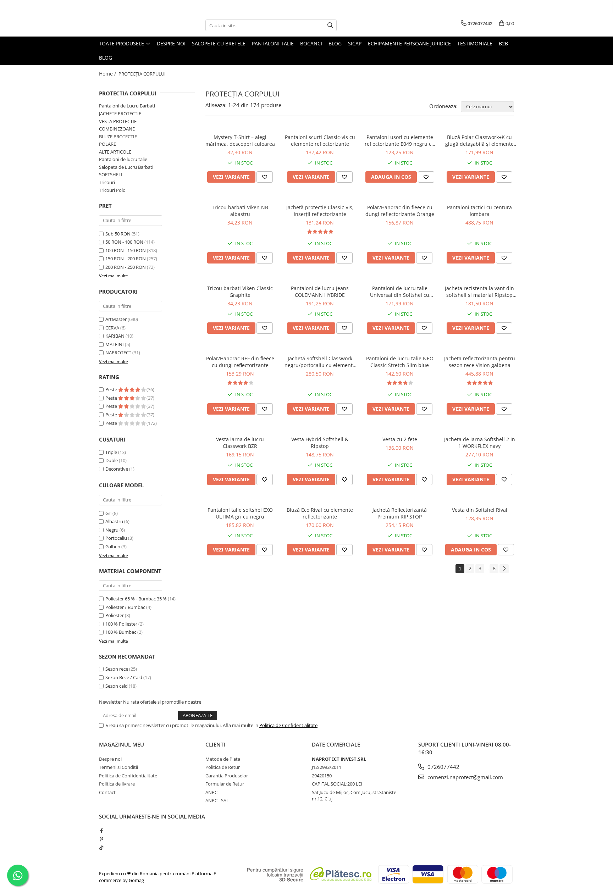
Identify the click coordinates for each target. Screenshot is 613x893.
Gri (108, 513)
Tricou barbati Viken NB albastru (240, 210)
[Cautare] (330, 25)
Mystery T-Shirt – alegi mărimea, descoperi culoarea (240, 140)
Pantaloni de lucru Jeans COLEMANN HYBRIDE (320, 291)
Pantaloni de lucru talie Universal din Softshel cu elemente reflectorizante (399, 291)
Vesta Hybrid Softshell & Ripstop (319, 442)
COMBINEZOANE (117, 129)
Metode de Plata (222, 759)
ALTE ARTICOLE (115, 152)
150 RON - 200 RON (125, 258)
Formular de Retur (224, 784)
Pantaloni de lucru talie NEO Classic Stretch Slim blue (399, 361)
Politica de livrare (117, 784)
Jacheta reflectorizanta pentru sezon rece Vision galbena (479, 361)
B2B (503, 43)
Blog (105, 57)
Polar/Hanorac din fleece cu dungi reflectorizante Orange (399, 210)
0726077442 (442, 766)
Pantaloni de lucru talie (123, 159)
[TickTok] (101, 847)
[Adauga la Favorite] (264, 177)
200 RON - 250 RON (125, 267)
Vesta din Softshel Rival (479, 509)
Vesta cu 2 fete (399, 439)
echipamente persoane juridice (409, 43)
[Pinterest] (101, 839)
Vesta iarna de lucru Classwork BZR (240, 442)
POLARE (107, 144)
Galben (112, 546)
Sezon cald (116, 686)
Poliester (114, 615)
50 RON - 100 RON (124, 242)
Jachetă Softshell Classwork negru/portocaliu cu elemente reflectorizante (320, 361)
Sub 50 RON (118, 234)
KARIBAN (115, 336)
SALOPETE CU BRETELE (218, 43)
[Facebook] (101, 830)
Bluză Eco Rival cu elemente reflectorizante (320, 513)
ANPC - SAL (217, 800)
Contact (107, 792)
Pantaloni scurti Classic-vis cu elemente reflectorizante (320, 140)
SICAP (354, 43)
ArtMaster (116, 319)
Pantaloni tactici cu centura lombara (479, 210)
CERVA (112, 328)
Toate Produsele (122, 43)
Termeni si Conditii (118, 767)
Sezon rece (116, 669)
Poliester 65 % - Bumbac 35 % (136, 598)
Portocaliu (116, 538)
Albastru (114, 521)
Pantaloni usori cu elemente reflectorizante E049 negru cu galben (400, 140)
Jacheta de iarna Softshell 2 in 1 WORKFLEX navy (479, 442)
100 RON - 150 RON (125, 250)
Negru (111, 530)
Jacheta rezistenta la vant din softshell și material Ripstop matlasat (479, 291)
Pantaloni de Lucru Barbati (127, 105)
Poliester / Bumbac (125, 607)
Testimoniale (474, 43)
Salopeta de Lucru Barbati (126, 167)
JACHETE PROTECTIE (120, 113)
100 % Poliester (121, 624)
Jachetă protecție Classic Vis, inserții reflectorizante (320, 210)
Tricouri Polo (112, 190)
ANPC (211, 792)
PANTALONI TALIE (273, 43)
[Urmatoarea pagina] (504, 568)
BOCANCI (311, 43)
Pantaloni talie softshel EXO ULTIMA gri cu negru (240, 513)
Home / (108, 73)
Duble (111, 460)
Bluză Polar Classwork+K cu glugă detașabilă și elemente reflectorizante (479, 140)
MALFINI (114, 344)
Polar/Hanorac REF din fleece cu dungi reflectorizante (240, 361)
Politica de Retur (222, 767)
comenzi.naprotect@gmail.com (464, 777)
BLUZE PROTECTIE (118, 136)
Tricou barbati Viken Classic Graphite (240, 291)
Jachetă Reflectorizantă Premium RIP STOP (399, 513)
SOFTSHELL (111, 174)
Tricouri (107, 182)
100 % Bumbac (120, 632)
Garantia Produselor (226, 775)
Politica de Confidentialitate (288, 725)
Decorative (116, 469)
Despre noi (171, 43)
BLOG (335, 43)
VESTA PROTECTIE (118, 121)
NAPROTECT (118, 352)
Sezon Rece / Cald (123, 677)
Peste (111, 389)
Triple (111, 452)
